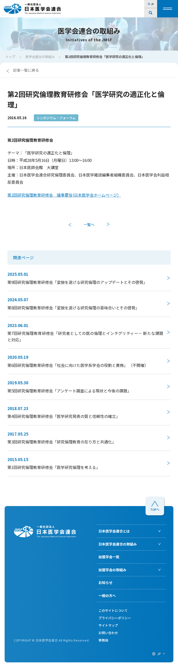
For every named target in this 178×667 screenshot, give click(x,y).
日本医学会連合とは (114, 531)
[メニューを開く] (167, 8)
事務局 (103, 640)
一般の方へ (107, 595)
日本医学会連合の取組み (118, 544)
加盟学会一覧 (109, 556)
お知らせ (105, 582)
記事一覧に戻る (26, 70)
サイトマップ (108, 625)
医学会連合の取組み (40, 56)
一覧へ (89, 224)
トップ (10, 56)
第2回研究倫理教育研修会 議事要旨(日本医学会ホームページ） (64, 195)
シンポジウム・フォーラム (56, 117)
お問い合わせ (108, 632)
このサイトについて (113, 610)
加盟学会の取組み (112, 569)
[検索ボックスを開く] (150, 12)
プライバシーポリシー (115, 618)
